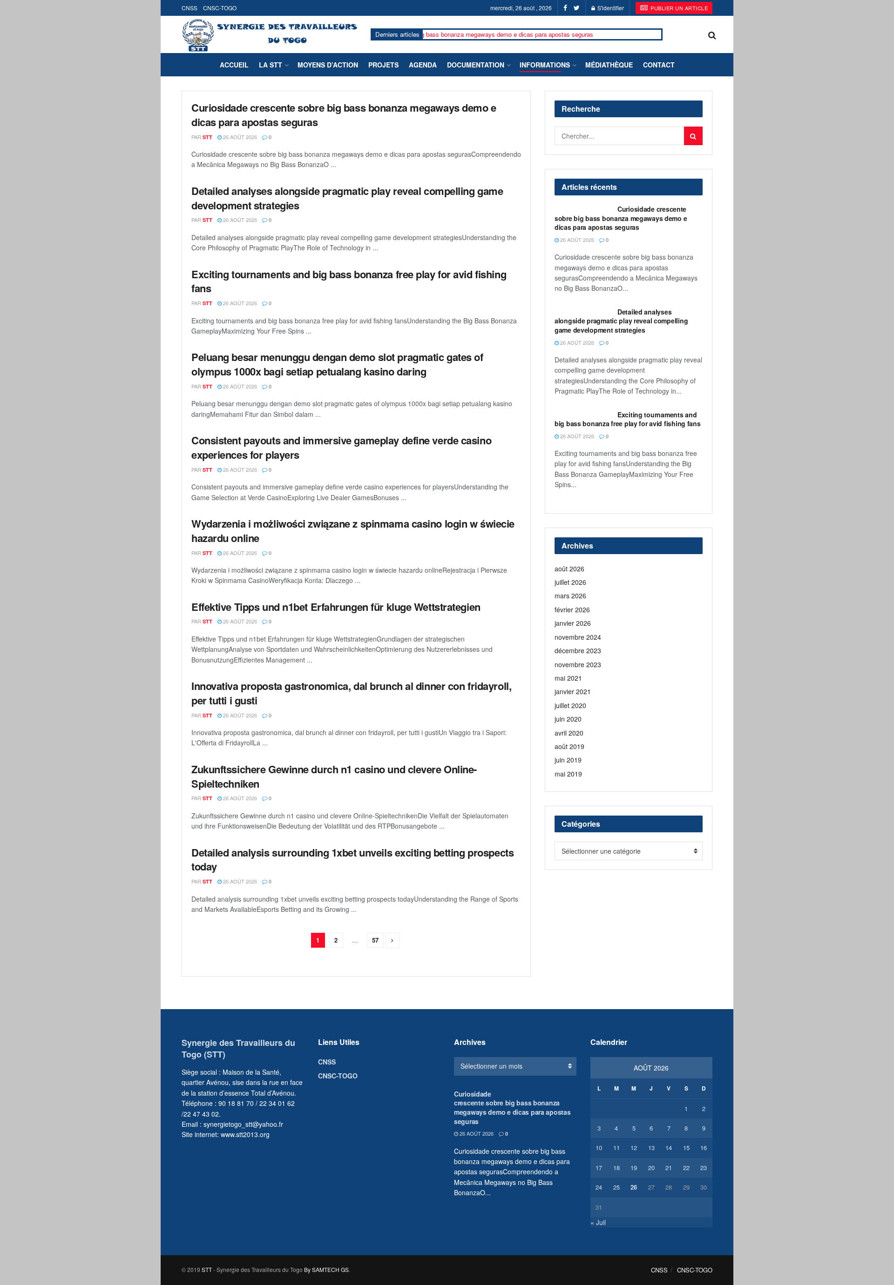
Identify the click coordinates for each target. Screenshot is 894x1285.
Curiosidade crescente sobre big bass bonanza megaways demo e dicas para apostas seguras (423, 34)
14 (668, 1147)
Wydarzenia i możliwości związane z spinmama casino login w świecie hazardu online (353, 530)
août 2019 (569, 746)
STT (207, 137)
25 (616, 1187)
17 (599, 1167)
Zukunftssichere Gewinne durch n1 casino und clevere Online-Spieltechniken (334, 776)
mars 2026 (570, 595)
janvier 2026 (573, 623)
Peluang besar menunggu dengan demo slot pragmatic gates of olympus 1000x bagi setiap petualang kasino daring (337, 364)
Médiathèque (609, 64)
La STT (270, 64)
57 (375, 940)
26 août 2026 (239, 137)
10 (599, 1147)
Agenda (423, 64)
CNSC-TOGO (220, 8)
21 (668, 1167)
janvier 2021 (573, 691)
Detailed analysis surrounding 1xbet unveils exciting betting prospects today (352, 859)
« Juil (598, 1222)
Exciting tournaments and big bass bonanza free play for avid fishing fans (348, 281)
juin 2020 (568, 718)
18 (616, 1167)
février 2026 (572, 609)
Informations (545, 64)
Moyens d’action (328, 64)
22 (686, 1167)
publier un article (678, 8)
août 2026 (569, 568)
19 (633, 1167)
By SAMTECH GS (326, 1269)
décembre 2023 (578, 650)
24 (599, 1187)
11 (616, 1147)
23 (703, 1167)
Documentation (475, 64)
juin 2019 (568, 759)
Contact (659, 64)
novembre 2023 (578, 664)
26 (633, 1187)
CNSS (189, 8)
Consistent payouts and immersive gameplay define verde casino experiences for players (341, 447)
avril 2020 (569, 732)
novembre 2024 (578, 637)
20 (651, 1167)
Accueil (234, 64)
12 (633, 1147)
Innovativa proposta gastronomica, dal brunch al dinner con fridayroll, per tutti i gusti (351, 693)
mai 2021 (568, 678)
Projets (383, 64)
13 (651, 1147)
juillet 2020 (570, 705)
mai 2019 (568, 773)
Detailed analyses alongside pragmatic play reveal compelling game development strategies (347, 198)
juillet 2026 (570, 582)
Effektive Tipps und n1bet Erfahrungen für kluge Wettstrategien (336, 606)
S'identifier (610, 8)
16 (703, 1147)
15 (686, 1147)
